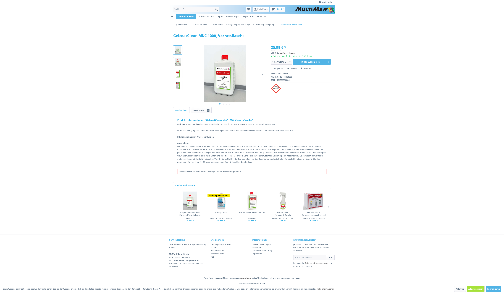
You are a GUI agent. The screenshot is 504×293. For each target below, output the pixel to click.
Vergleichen (278, 68)
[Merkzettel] (248, 9)
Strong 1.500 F (221, 212)
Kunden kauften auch (185, 185)
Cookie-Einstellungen (261, 244)
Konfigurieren (493, 289)
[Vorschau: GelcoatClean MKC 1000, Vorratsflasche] (177, 50)
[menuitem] (196, 9)
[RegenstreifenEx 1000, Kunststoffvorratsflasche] (190, 201)
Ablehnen (460, 289)
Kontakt (214, 247)
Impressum (257, 253)
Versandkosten (217, 250)
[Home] (172, 16)
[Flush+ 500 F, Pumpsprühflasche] (282, 201)
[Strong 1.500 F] (221, 201)
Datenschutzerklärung (262, 250)
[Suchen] (216, 9)
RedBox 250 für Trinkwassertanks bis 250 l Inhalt (314, 213)
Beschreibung (181, 110)
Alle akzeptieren (475, 289)
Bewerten (307, 68)
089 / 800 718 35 (179, 254)
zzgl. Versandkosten (287, 53)
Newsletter (257, 247)
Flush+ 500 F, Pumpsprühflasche (283, 213)
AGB (212, 257)
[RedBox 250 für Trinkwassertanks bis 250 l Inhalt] (313, 201)
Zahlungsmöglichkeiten (221, 244)
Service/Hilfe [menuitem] (327, 2)
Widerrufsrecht (217, 253)
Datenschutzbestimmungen (317, 263)
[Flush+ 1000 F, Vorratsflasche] (252, 201)
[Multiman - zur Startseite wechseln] (315, 10)
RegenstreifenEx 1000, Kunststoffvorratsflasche (190, 213)
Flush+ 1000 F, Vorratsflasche (252, 212)
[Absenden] (330, 257)
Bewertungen (201, 110)
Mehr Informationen (325, 289)
